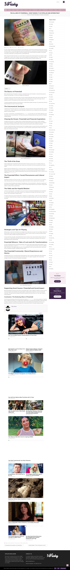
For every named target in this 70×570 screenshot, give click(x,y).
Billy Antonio (7, 47)
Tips (51, 246)
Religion (51, 220)
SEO (51, 224)
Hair (51, 127)
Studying (51, 233)
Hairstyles (51, 136)
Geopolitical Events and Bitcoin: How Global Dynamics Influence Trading (15, 545)
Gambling (51, 110)
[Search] (64, 2)
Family (51, 94)
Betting (51, 37)
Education (51, 88)
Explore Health (57, 281)
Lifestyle (51, 169)
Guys (51, 125)
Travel (51, 255)
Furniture (51, 105)
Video (51, 264)
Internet (51, 158)
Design (51, 81)
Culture (51, 79)
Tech (51, 240)
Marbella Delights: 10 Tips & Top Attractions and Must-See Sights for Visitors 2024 (38, 545)
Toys (51, 253)
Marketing (51, 178)
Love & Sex (52, 171)
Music (51, 193)
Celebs (51, 57)
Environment (52, 92)
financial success (31, 299)
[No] (68, 568)
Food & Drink (52, 103)
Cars (51, 50)
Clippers (51, 63)
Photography (52, 209)
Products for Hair (53, 211)
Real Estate (52, 213)
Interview (51, 160)
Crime (51, 74)
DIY (50, 83)
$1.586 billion (26, 113)
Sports (51, 231)
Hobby (51, 145)
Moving (51, 191)
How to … (51, 154)
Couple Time (52, 70)
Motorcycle (52, 187)
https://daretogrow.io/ (12, 172)
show (8, 88)
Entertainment (52, 90)
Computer (51, 68)
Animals (51, 24)
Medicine (51, 180)
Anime (51, 26)
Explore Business (57, 296)
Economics (52, 85)
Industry (51, 156)
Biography (52, 39)
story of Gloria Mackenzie (22, 245)
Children (51, 59)
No (58, 568)
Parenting (51, 202)
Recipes (51, 215)
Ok (55, 568)
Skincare (51, 229)
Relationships (52, 218)
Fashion (51, 96)
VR (50, 266)
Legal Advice (52, 165)
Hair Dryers (52, 132)
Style (51, 235)
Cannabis (51, 48)
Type (51, 257)
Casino (15, 47)
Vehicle (51, 262)
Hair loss (51, 134)
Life (50, 167)
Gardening (52, 114)
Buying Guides (52, 46)
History (51, 143)
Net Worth (52, 198)
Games (51, 112)
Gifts (51, 116)
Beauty (51, 35)
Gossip (51, 121)
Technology (52, 242)
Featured (51, 99)
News (51, 200)
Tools (51, 251)
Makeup (51, 176)
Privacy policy (63, 568)
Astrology (51, 30)
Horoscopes (52, 149)
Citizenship (52, 61)
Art (50, 28)
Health (51, 138)
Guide (51, 123)
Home (51, 147)
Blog (51, 41)
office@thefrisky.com (31, 561)
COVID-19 (52, 72)
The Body (51, 244)
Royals (51, 222)
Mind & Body (52, 182)
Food (51, 101)
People (51, 204)
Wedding (51, 268)
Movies (51, 189)
